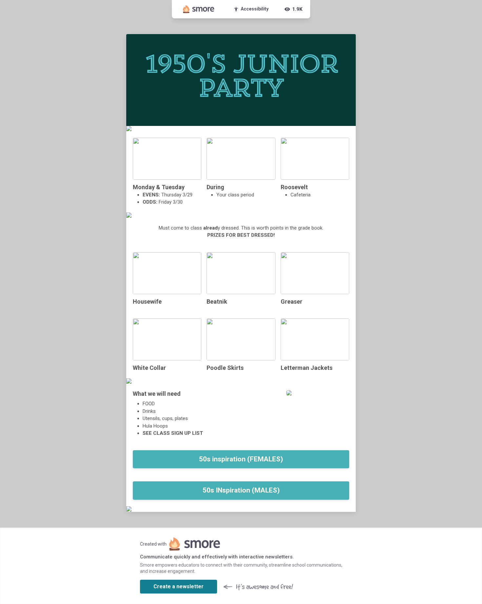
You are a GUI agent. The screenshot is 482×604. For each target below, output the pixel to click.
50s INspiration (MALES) (241, 490)
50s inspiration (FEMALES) (241, 459)
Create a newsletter (178, 586)
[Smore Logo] (199, 9)
